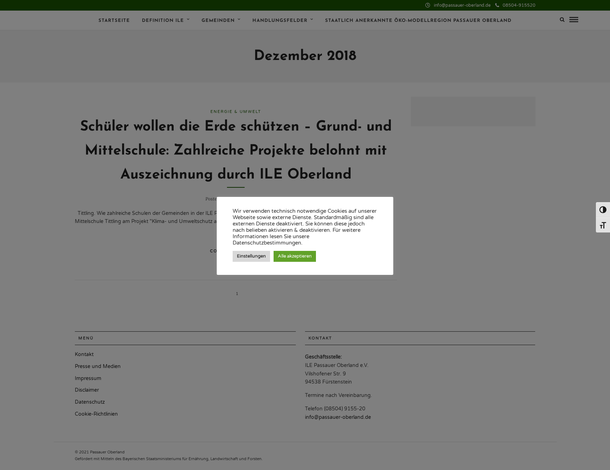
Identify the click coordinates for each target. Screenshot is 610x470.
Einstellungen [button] (251, 256)
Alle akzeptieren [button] (295, 256)
